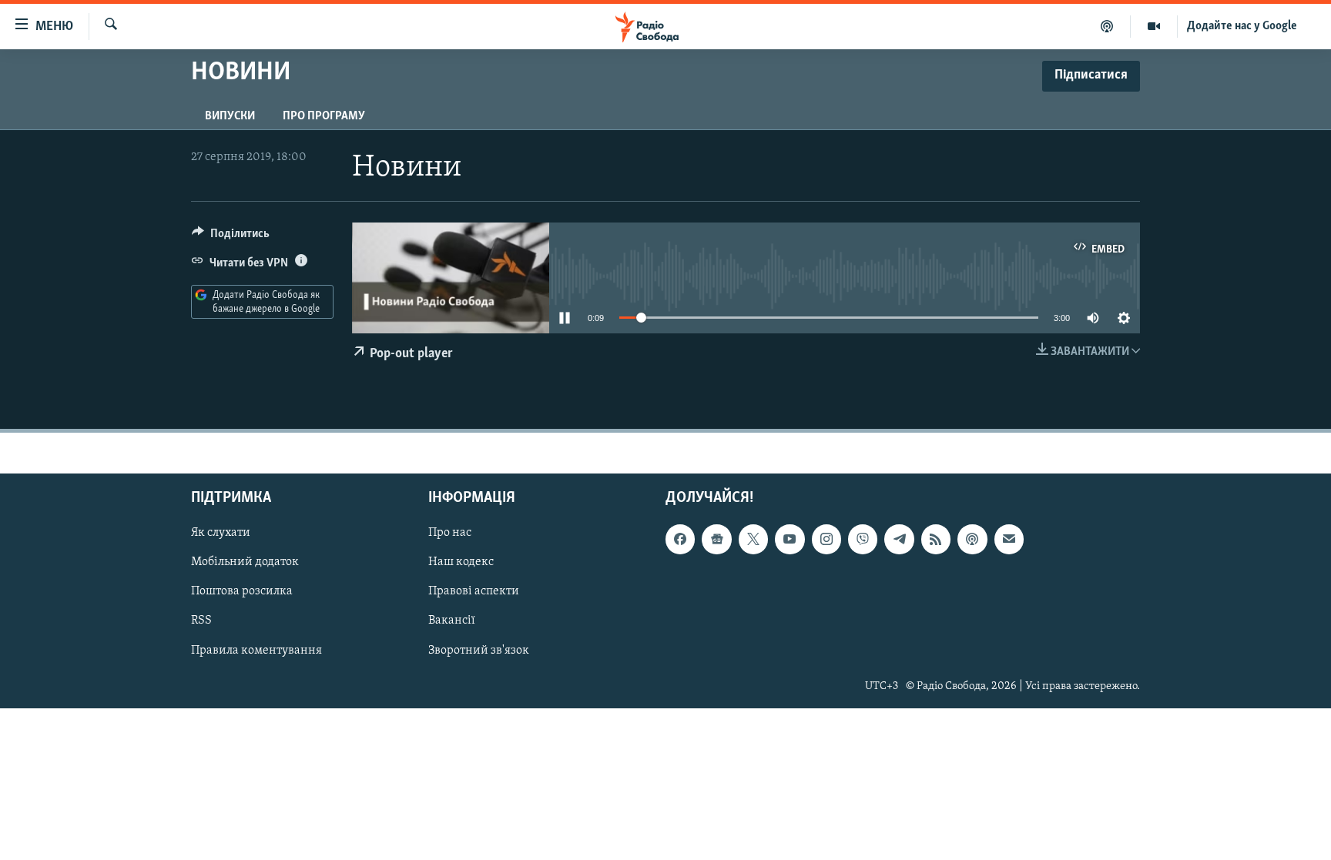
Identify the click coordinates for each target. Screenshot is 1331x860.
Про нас (449, 533)
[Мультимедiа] (1154, 26)
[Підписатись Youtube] (789, 539)
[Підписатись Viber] (862, 539)
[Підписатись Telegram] (899, 539)
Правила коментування (256, 650)
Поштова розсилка (242, 592)
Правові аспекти (473, 592)
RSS (201, 621)
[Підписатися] (1009, 539)
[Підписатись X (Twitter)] (753, 539)
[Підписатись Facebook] (680, 539)
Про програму (324, 116)
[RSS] (935, 539)
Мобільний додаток (245, 563)
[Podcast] (972, 539)
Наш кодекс (461, 563)
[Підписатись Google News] (716, 539)
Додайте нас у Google (1242, 26)
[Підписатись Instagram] (826, 539)
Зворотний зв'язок (478, 650)
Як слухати (220, 533)
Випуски (230, 116)
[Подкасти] (1107, 26)
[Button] (231, 237)
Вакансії (451, 621)
